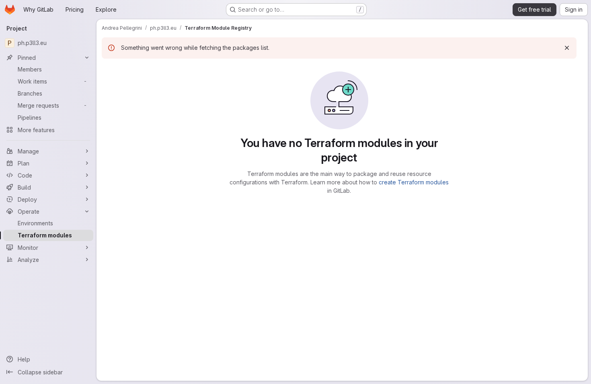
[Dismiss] (567, 48)
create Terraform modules (414, 182)
